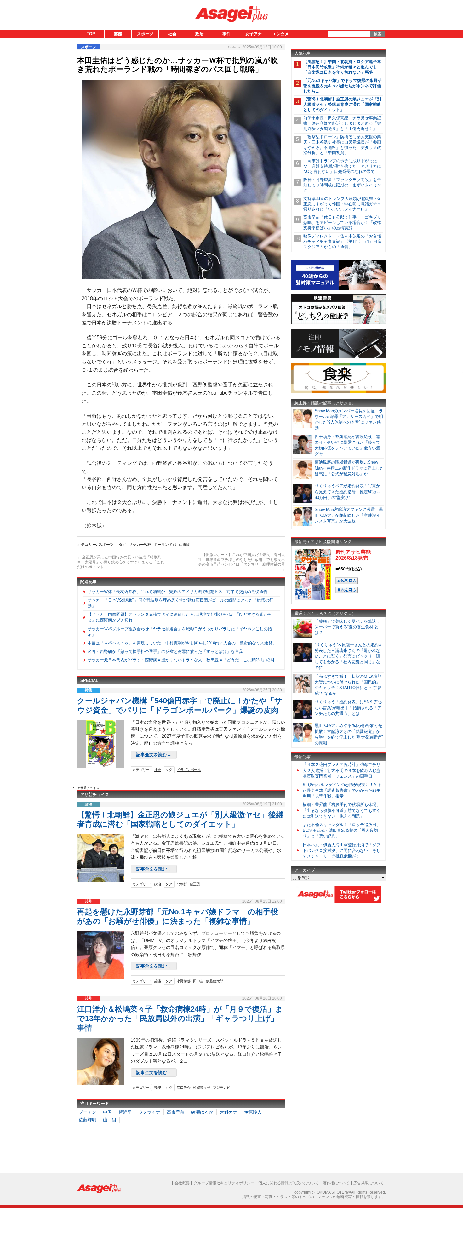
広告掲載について (368, 1183)
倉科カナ (228, 1112)
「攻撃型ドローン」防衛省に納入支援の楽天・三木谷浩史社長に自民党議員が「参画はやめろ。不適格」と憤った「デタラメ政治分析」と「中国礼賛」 (342, 144)
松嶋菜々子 (201, 1087)
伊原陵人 (253, 1112)
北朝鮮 (182, 884)
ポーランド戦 (165, 544)
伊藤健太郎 (214, 981)
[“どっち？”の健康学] (338, 323)
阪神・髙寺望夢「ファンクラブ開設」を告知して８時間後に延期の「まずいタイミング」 (342, 185)
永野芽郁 (184, 981)
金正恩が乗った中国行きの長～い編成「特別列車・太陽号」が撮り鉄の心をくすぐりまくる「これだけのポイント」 (120, 562)
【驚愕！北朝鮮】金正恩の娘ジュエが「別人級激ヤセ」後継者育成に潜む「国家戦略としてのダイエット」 (342, 104)
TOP (91, 33)
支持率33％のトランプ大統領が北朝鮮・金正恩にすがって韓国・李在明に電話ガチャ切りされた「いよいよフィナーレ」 (342, 204)
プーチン (87, 1112)
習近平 (125, 1112)
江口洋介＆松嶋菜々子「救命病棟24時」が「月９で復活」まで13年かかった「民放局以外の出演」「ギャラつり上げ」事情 (180, 1018)
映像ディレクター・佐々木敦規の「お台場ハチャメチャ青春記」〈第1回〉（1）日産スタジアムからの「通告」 (342, 241)
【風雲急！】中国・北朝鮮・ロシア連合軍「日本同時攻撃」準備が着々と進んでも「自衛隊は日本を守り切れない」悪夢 (342, 67)
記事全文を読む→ (153, 754)
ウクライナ (149, 1112)
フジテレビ (221, 1087)
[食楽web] (338, 391)
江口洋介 (184, 1087)
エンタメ (280, 33)
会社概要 (182, 1183)
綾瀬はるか (202, 1112)
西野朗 (184, 544)
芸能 (118, 33)
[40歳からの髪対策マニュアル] (338, 288)
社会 (172, 33)
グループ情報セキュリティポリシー (224, 1183)
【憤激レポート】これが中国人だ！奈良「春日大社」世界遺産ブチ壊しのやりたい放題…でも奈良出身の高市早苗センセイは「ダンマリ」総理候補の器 (241, 562)
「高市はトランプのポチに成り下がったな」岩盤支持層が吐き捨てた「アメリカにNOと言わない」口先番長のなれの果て (342, 166)
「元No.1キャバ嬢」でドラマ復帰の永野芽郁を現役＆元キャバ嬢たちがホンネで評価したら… (342, 86)
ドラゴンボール (189, 770)
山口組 (109, 1119)
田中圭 (198, 981)
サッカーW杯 (140, 544)
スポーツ (145, 33)
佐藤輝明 (87, 1119)
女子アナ (253, 33)
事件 (226, 33)
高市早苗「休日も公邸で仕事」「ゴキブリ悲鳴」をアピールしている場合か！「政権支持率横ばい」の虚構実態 (342, 222)
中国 (107, 1112)
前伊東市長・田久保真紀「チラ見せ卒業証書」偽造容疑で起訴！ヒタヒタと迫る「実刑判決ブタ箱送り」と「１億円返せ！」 (342, 123)
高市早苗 (176, 1112)
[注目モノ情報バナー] (338, 357)
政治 (199, 33)
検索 (377, 34)
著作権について (336, 1183)
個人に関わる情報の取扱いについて (288, 1183)
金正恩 (195, 884)
